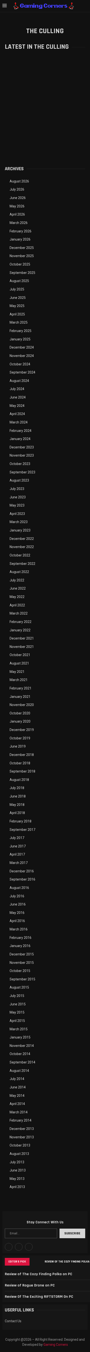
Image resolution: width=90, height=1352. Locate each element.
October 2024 (20, 364)
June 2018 (18, 796)
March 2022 (19, 613)
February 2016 (20, 938)
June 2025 (18, 298)
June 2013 (18, 1170)
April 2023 (17, 514)
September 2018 (22, 771)
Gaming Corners (55, 1344)
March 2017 (19, 863)
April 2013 (17, 1187)
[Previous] (34, 1262)
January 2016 (20, 946)
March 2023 (19, 522)
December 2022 (22, 539)
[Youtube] (19, 1247)
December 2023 (22, 447)
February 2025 (20, 331)
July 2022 (17, 580)
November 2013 (22, 1137)
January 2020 (20, 721)
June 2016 (18, 904)
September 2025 (22, 273)
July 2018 (17, 788)
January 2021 (20, 697)
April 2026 (17, 214)
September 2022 (22, 564)
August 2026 (19, 181)
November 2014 (22, 1046)
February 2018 (20, 821)
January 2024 (20, 439)
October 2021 (20, 655)
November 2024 (22, 356)
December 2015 (22, 954)
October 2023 (20, 464)
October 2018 (20, 763)
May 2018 (17, 805)
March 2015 (19, 1029)
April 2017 (17, 854)
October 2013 (20, 1145)
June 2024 (18, 397)
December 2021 (22, 638)
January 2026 (20, 239)
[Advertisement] (45, 111)
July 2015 (17, 996)
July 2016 (17, 896)
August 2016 (19, 888)
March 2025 (19, 322)
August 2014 (19, 1071)
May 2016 (17, 913)
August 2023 (19, 480)
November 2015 (22, 963)
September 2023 (22, 472)
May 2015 (17, 1012)
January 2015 (20, 1037)
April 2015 (17, 1021)
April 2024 (17, 414)
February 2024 (20, 431)
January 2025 (20, 339)
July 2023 (17, 489)
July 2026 (17, 189)
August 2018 (19, 780)
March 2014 (19, 1112)
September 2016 (22, 879)
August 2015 (19, 987)
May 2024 (17, 406)
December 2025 (22, 248)
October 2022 (20, 555)
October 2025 (20, 264)
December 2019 (22, 730)
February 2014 (20, 1120)
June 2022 (18, 588)
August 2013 (19, 1154)
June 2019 (18, 746)
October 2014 (20, 1054)
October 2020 (20, 713)
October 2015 (20, 971)
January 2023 (20, 530)
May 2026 (17, 206)
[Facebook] (8, 1247)
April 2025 (17, 314)
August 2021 (19, 663)
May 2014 (17, 1096)
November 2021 (22, 647)
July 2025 (17, 289)
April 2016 (17, 921)
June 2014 (18, 1087)
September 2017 (22, 830)
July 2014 (17, 1079)
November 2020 (22, 705)
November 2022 (22, 547)
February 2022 (20, 622)
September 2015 (22, 979)
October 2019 (20, 738)
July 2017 (17, 838)
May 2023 (17, 505)
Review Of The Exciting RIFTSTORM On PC (39, 1296)
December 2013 (22, 1129)
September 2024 (22, 372)
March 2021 (19, 680)
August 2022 (19, 572)
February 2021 (20, 688)
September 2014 (22, 1062)
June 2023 (18, 497)
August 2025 (19, 281)
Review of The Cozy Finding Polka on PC (38, 1274)
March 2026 (19, 223)
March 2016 (19, 929)
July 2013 (17, 1162)
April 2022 (17, 605)
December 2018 (22, 755)
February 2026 (20, 231)
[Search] (85, 6)
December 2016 (22, 871)
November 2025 (22, 256)
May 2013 (17, 1179)
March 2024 (19, 422)
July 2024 (17, 389)
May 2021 (17, 672)
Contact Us (13, 1321)
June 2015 (18, 1004)
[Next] (40, 1262)
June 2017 (18, 846)
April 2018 (17, 813)
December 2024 (22, 347)
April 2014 (17, 1104)
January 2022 (20, 630)
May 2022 (17, 597)
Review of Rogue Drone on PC (30, 1285)
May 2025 (17, 306)
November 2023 (22, 455)
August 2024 (19, 381)
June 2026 (18, 198)
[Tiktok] (29, 1247)
